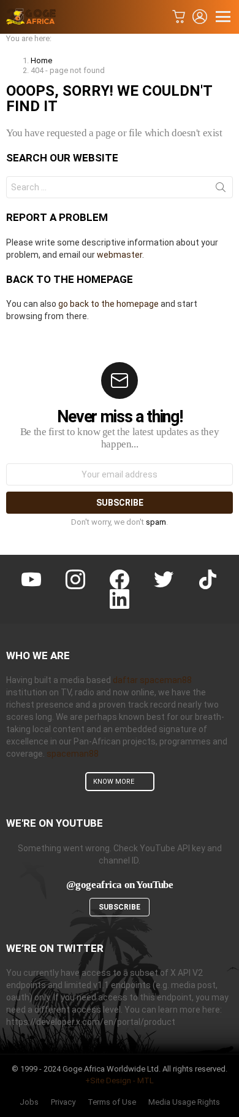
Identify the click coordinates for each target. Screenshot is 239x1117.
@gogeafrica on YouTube (119, 885)
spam (156, 522)
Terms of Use (112, 1102)
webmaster (119, 255)
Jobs (29, 1102)
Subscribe (119, 907)
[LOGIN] (199, 16)
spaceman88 (73, 754)
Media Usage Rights (184, 1102)
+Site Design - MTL (119, 1080)
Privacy (63, 1102)
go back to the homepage (108, 304)
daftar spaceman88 (152, 680)
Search (220, 189)
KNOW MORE (113, 782)
